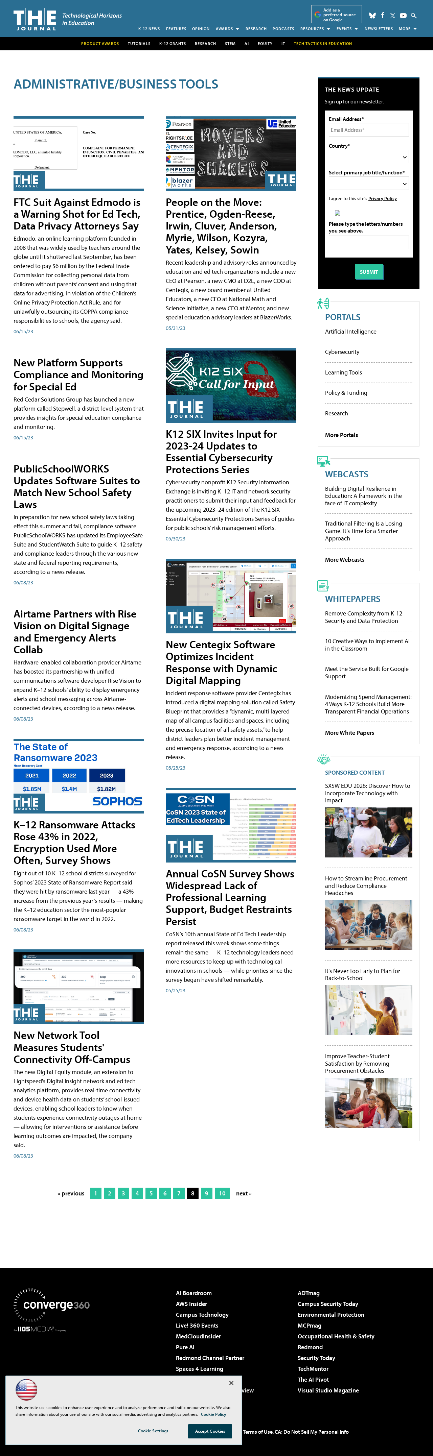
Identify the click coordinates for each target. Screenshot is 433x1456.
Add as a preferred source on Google (339, 14)
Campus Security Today (328, 1304)
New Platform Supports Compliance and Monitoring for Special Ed (78, 374)
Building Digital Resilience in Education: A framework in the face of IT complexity (363, 496)
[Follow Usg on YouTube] (403, 15)
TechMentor (313, 1369)
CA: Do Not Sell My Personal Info (312, 1431)
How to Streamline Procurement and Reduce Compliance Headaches (366, 886)
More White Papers (349, 732)
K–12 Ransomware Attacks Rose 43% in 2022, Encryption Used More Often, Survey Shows (74, 842)
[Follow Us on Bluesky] (372, 15)
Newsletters (379, 28)
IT (283, 43)
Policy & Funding (346, 392)
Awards (224, 28)
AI (247, 43)
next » (244, 1193)
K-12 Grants (172, 43)
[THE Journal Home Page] (68, 19)
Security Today (316, 1358)
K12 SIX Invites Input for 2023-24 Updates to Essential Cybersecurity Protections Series (221, 451)
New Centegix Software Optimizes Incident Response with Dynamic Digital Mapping (221, 662)
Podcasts (283, 28)
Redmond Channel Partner (210, 1358)
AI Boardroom (194, 1293)
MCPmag (309, 1325)
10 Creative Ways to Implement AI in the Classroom (367, 644)
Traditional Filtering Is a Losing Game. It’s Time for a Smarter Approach (363, 530)
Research (256, 28)
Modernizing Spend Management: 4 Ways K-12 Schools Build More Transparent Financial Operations (368, 704)
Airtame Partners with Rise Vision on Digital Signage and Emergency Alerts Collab (75, 631)
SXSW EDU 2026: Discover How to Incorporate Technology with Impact (367, 793)
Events (344, 28)
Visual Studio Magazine (328, 1390)
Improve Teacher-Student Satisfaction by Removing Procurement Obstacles (357, 1063)
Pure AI (185, 1347)
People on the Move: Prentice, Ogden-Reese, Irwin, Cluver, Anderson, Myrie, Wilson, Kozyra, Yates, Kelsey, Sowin (221, 225)
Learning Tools (343, 372)
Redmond (310, 1347)
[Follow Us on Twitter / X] (392, 15)
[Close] (231, 1383)
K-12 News (149, 28)
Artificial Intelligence (351, 331)
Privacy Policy (382, 198)
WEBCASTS (346, 474)
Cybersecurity (342, 352)
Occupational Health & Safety (336, 1336)
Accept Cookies (210, 1431)
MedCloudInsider (198, 1336)
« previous (71, 1193)
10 (222, 1193)
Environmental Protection (331, 1314)
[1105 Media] (54, 1366)
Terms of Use (258, 1431)
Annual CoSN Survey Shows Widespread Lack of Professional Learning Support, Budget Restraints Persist (230, 897)
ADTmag (309, 1293)
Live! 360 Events (197, 1325)
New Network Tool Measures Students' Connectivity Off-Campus (72, 1046)
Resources (312, 28)
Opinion (201, 28)
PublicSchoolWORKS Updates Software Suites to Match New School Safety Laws (77, 486)
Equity (265, 43)
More (405, 28)
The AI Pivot (313, 1379)
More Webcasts (345, 559)
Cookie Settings (153, 1430)
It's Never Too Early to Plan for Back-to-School (362, 974)
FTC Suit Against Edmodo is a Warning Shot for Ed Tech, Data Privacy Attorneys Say (77, 213)
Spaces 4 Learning (199, 1369)
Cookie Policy (213, 1414)
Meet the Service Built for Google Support (367, 672)
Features (176, 28)
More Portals (341, 435)
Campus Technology (202, 1314)
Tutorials (139, 43)
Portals (343, 316)
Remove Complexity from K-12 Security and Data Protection (363, 617)
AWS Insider (191, 1304)
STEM (230, 43)
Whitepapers (353, 598)
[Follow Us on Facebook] (383, 15)
